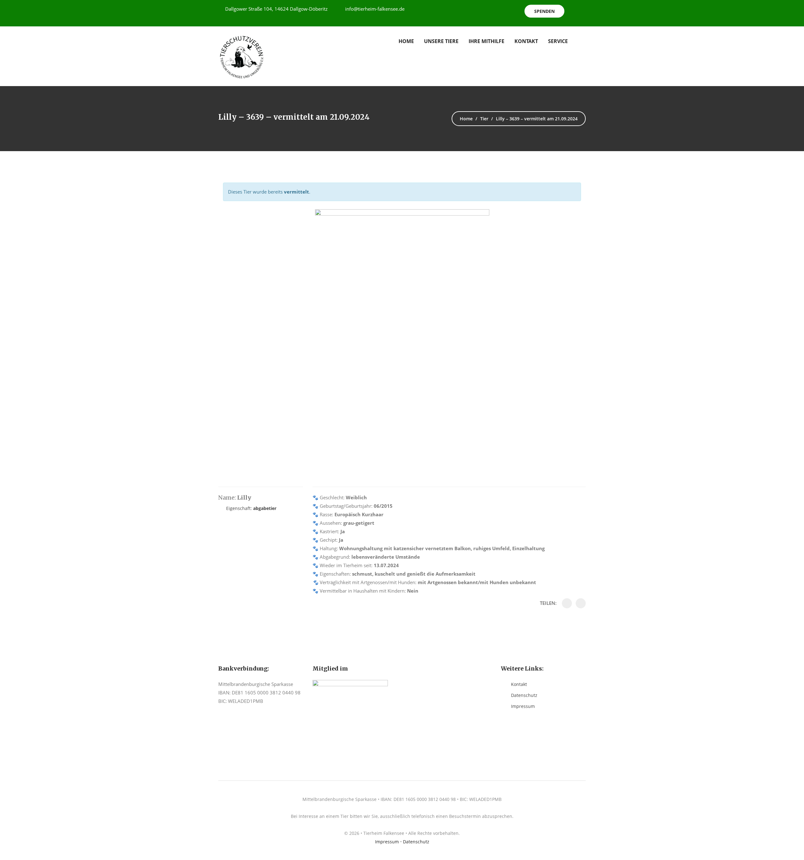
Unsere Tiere (441, 41)
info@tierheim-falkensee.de (375, 9)
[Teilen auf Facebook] (567, 603)
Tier (484, 119)
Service (558, 41)
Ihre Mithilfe (486, 41)
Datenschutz (524, 695)
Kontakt (526, 41)
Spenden (544, 11)
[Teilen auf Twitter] (581, 603)
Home (406, 41)
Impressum (523, 706)
